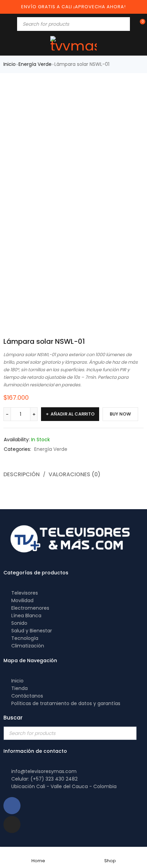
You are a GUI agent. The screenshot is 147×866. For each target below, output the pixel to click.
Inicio (9, 64)
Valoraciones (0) (75, 474)
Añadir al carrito (73, 414)
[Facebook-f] (12, 805)
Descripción (21, 474)
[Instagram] (12, 824)
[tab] (72, 474)
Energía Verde (35, 64)
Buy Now (120, 414)
